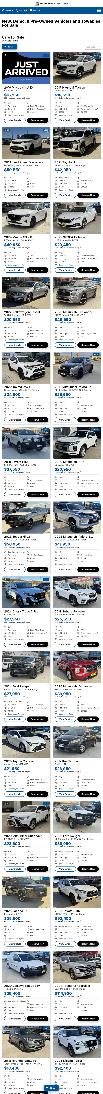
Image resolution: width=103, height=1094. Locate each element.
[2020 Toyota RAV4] (26, 368)
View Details (15, 120)
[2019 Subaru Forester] (77, 592)
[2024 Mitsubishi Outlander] (77, 667)
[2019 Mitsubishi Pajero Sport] (77, 368)
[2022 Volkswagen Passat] (26, 293)
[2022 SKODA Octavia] (77, 218)
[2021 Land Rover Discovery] (26, 143)
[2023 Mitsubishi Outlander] (77, 293)
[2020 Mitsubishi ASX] (77, 443)
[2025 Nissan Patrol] (77, 1042)
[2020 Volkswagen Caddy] (26, 967)
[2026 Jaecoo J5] (26, 892)
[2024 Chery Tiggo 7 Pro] (26, 592)
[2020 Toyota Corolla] (26, 742)
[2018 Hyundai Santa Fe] (26, 1042)
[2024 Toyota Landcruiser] (77, 967)
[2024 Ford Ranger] (26, 667)
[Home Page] (51, 3)
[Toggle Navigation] (99, 10)
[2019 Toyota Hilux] (26, 443)
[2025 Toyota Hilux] (77, 892)
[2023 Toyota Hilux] (26, 518)
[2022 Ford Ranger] (77, 817)
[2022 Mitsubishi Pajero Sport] (77, 518)
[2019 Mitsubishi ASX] (26, 68)
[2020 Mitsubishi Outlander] (26, 817)
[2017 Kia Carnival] (77, 742)
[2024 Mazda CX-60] (26, 218)
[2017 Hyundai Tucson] (77, 68)
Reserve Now (37, 120)
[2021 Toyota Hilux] (77, 143)
